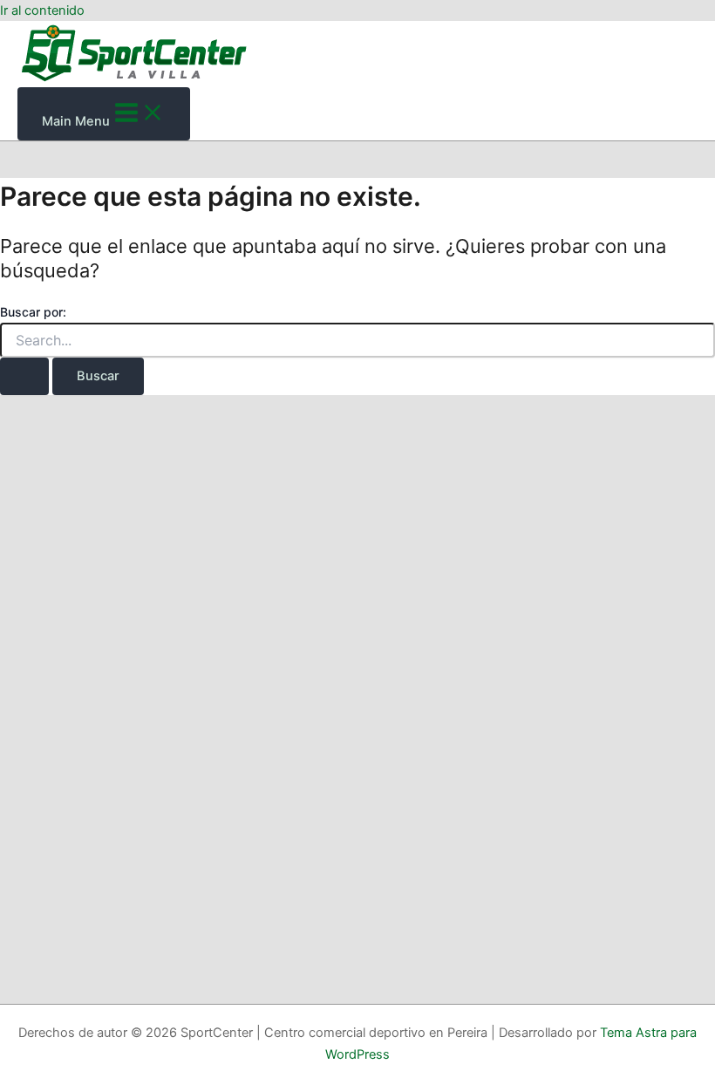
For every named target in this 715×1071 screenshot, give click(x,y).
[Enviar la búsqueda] (24, 376)
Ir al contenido (42, 10)
